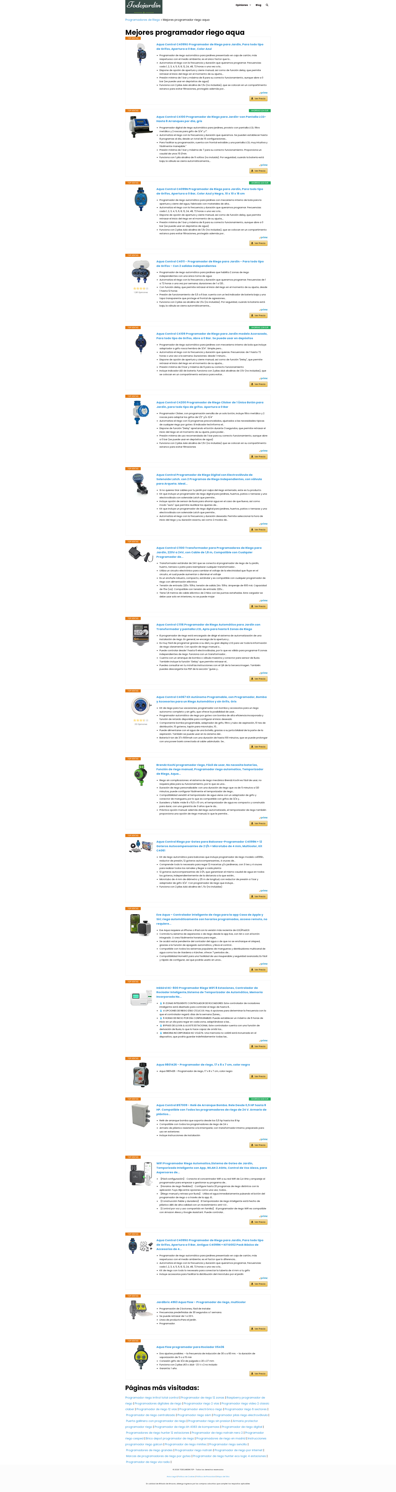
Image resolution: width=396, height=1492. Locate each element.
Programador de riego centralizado (150, 1415)
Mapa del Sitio (223, 1476)
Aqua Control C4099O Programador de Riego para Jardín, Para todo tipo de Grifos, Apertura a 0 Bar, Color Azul (209, 46)
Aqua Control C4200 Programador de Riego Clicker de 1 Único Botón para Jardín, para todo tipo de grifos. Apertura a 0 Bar (209, 404)
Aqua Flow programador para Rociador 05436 (190, 1347)
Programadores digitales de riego (158, 1403)
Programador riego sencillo (228, 1444)
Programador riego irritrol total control (152, 1397)
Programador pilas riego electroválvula (240, 1415)
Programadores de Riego (142, 20)
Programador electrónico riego (200, 1409)
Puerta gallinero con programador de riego (156, 1421)
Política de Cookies (186, 1476)
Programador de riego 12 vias (156, 1409)
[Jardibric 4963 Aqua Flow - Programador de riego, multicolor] (141, 1310)
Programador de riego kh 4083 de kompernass (187, 1427)
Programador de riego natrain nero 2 (217, 1433)
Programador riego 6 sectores (246, 1409)
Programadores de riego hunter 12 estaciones (157, 1433)
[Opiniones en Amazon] (141, 288)
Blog (258, 5)
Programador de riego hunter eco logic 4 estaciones (229, 1456)
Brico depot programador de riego (170, 1438)
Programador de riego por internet (239, 1450)
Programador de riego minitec (186, 1444)
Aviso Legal (172, 1476)
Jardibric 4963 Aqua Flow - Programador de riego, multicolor (201, 1302)
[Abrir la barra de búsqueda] (267, 5)
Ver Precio (260, 98)
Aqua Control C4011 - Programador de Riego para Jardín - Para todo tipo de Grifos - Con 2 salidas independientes (210, 263)
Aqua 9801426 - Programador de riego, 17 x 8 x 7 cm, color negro (203, 1065)
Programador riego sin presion (209, 1421)
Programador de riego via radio (148, 1462)
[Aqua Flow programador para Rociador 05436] (141, 1357)
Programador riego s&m (194, 1415)
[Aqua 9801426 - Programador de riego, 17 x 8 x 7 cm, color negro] (141, 1074)
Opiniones (242, 5)
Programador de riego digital (242, 1427)
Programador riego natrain (193, 1450)
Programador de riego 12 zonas (202, 1397)
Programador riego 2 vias (201, 1403)
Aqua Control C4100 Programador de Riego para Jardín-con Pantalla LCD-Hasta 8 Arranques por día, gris (211, 119)
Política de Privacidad (205, 1476)
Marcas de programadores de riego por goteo (158, 1456)
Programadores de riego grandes (149, 1450)
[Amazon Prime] (263, 93)
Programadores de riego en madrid (220, 1438)
